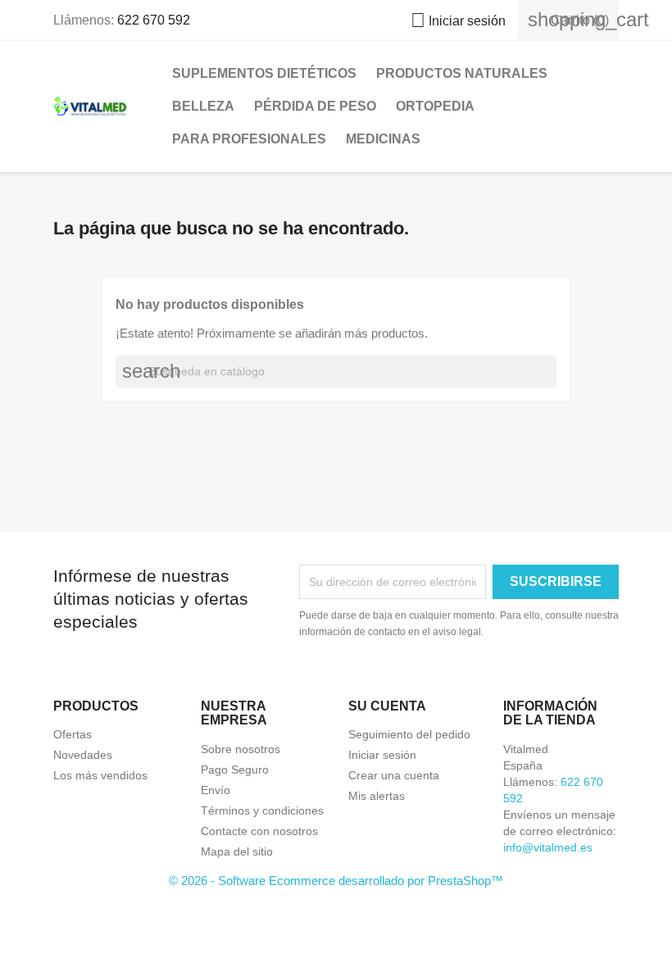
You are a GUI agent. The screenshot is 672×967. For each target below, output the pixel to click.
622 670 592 (153, 20)
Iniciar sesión (382, 754)
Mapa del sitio (237, 851)
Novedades (82, 754)
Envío (215, 790)
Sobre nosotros (240, 749)
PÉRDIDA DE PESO (315, 106)
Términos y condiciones (262, 810)
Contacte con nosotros (259, 831)
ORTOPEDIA (435, 106)
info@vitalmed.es (548, 847)
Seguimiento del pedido (409, 734)
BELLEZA (203, 106)
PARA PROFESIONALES (249, 139)
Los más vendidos (100, 775)
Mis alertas (376, 795)
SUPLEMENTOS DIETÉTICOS (264, 73)
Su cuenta (387, 706)
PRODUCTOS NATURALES (461, 73)
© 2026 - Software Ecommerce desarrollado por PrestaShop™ (336, 881)
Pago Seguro (235, 769)
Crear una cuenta (393, 775)
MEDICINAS (383, 139)
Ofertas (72, 734)
